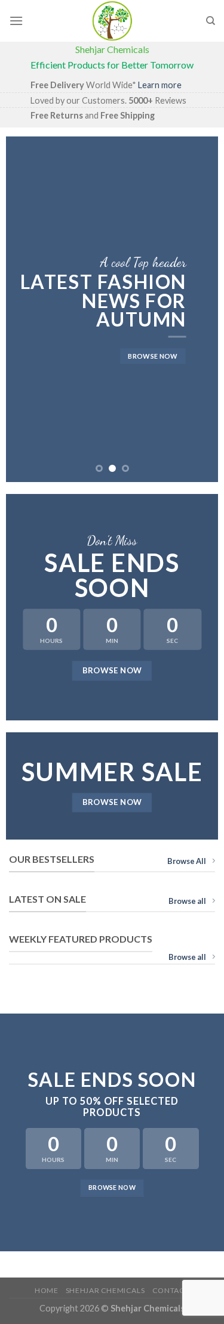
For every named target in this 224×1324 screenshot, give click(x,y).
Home (46, 1290)
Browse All (186, 861)
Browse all (187, 901)
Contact (170, 1290)
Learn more (160, 85)
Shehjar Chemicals (105, 1290)
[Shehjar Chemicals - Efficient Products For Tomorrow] (112, 21)
